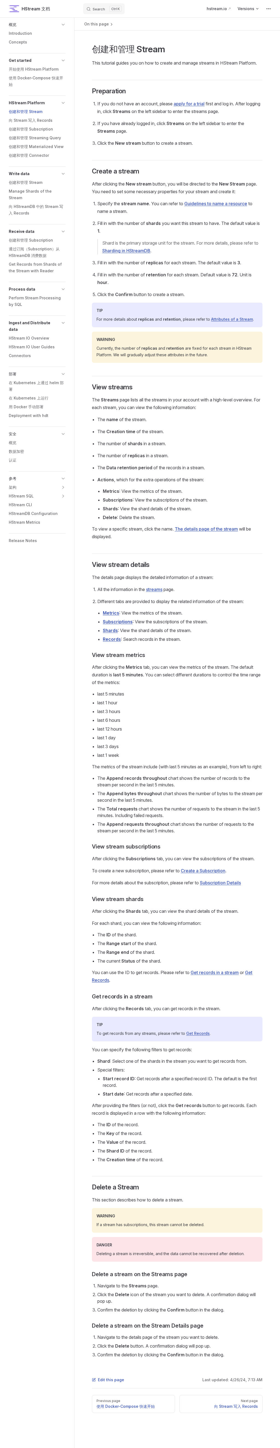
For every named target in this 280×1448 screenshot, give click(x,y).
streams (154, 589)
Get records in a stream (215, 972)
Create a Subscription (203, 870)
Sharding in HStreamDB (126, 250)
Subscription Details (220, 882)
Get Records (198, 1033)
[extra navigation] (268, 9)
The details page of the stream (206, 529)
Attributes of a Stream (232, 319)
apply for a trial (189, 103)
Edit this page (111, 1379)
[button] (37, 24)
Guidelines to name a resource (215, 203)
